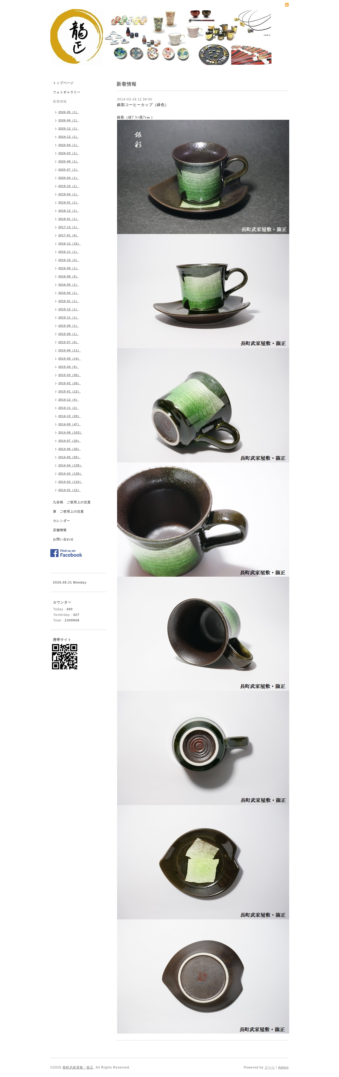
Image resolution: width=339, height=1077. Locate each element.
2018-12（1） (68, 210)
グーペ (270, 1067)
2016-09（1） (68, 268)
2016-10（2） (68, 260)
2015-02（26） (69, 383)
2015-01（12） (69, 391)
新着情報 (60, 101)
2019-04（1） (68, 194)
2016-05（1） (68, 284)
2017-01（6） (68, 235)
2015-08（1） (68, 334)
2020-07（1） (68, 169)
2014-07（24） (69, 440)
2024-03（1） (68, 153)
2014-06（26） (69, 449)
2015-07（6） (68, 342)
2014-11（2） (68, 407)
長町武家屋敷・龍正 (78, 1067)
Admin (283, 1067)
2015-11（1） (68, 317)
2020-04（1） (68, 177)
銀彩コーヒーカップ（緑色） (143, 105)
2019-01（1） (68, 202)
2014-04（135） (70, 465)
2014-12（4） (68, 399)
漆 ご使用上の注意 (68, 511)
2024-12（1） (68, 136)
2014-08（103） (70, 432)
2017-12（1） (68, 227)
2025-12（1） (68, 128)
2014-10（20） (69, 416)
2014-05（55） (69, 457)
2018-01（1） (68, 218)
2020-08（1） (68, 161)
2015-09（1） (68, 325)
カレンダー (61, 521)
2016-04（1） (68, 292)
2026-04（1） (68, 120)
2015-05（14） (69, 358)
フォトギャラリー (67, 92)
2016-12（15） (69, 243)
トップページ (63, 83)
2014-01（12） (69, 490)
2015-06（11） (69, 350)
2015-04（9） (68, 366)
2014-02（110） (70, 481)
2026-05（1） (68, 112)
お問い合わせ (63, 539)
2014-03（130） (70, 473)
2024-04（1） (68, 145)
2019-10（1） (68, 186)
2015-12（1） (68, 309)
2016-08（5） (68, 276)
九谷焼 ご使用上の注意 (72, 502)
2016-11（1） (68, 251)
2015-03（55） (69, 375)
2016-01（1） (68, 301)
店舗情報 (60, 530)
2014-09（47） (69, 424)
